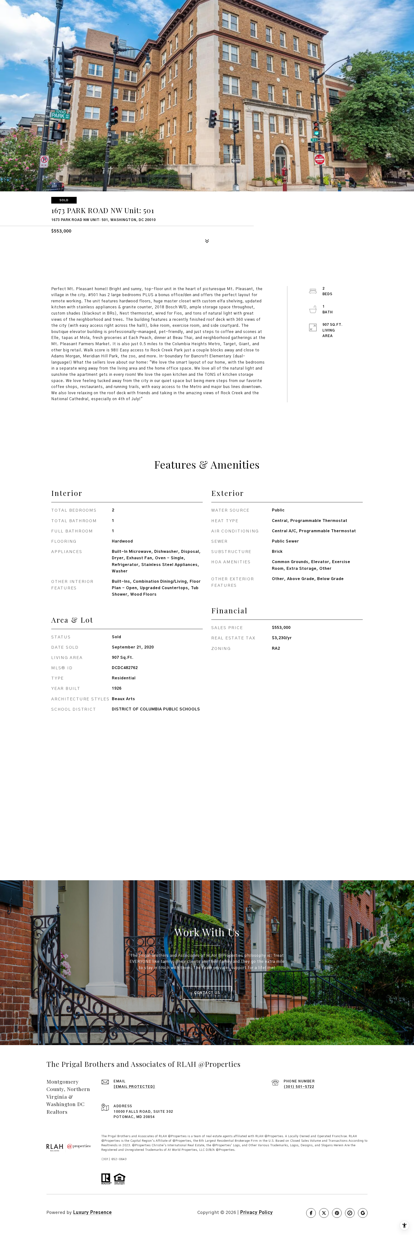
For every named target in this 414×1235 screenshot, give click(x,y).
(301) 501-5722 (299, 1087)
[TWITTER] (324, 1213)
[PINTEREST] (337, 1213)
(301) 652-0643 (114, 1159)
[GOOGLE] (363, 1213)
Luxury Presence (92, 1213)
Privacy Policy (256, 1213)
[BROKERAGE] (350, 1213)
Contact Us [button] (207, 993)
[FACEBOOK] (311, 1213)
